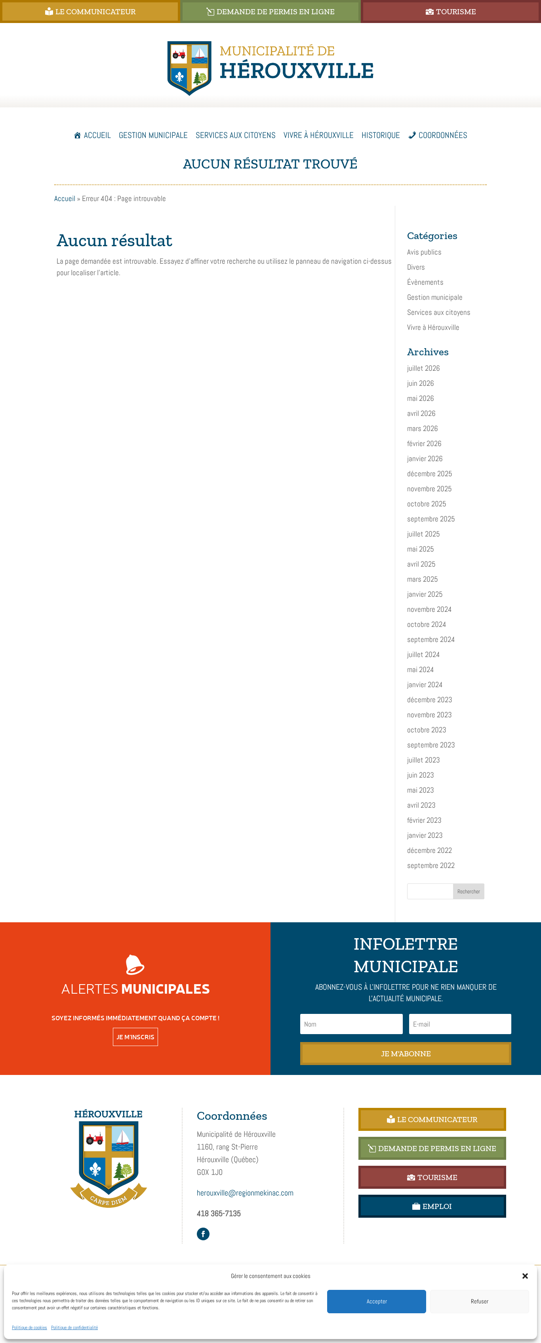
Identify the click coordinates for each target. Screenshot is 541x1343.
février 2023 (424, 820)
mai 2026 (420, 398)
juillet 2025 (423, 534)
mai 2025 (420, 549)
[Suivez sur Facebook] (203, 1234)
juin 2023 (420, 775)
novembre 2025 (429, 489)
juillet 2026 (423, 368)
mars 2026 (422, 428)
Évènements (425, 282)
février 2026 (424, 443)
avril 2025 (421, 564)
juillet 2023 (423, 760)
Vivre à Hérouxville (433, 327)
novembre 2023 (429, 715)
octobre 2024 (426, 624)
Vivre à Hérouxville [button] (319, 135)
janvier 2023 (425, 835)
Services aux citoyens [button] (236, 135)
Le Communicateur (95, 11)
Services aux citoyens (439, 312)
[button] (525, 1276)
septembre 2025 (431, 519)
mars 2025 (422, 579)
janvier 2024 (425, 685)
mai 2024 (420, 669)
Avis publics (424, 252)
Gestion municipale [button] (153, 135)
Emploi (437, 1206)
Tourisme (456, 11)
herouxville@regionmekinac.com (245, 1193)
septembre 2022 (431, 865)
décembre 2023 (429, 700)
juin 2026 (420, 383)
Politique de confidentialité (74, 1327)
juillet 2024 (423, 654)
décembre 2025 (429, 474)
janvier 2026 (425, 459)
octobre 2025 (426, 504)
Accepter (377, 1301)
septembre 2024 (431, 639)
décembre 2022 (429, 850)
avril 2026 (421, 413)
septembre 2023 (431, 745)
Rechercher (468, 891)
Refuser (479, 1301)
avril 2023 (421, 805)
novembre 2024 (429, 609)
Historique (381, 135)
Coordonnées (443, 135)
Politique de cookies (29, 1327)
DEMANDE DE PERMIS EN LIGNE (276, 11)
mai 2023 (420, 790)
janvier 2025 (425, 594)
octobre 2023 (426, 730)
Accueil (97, 135)
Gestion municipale (435, 297)
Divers (416, 267)
